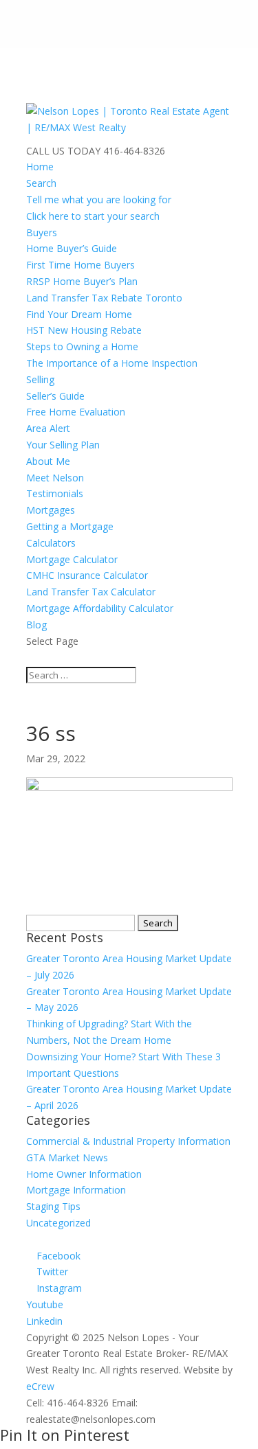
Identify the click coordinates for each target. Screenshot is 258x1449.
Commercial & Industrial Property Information (128, 1141)
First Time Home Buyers (80, 264)
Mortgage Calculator (72, 559)
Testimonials (54, 493)
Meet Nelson (55, 477)
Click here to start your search (93, 216)
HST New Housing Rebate (84, 329)
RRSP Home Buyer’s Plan (82, 281)
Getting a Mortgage (70, 526)
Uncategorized (58, 1222)
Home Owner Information (84, 1173)
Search (41, 183)
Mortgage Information (76, 1189)
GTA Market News (67, 1157)
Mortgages (50, 509)
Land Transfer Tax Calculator (90, 591)
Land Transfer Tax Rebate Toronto (104, 297)
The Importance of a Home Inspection (111, 362)
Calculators (51, 542)
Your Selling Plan (63, 444)
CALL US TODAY (63, 150)
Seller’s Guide (55, 395)
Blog (36, 624)
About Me (48, 461)
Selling (40, 379)
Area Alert (48, 428)
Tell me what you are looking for (98, 199)
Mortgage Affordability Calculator (99, 608)
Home (40, 166)
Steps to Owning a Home (82, 346)
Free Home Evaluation (75, 411)
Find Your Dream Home (79, 314)
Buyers (41, 232)
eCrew (40, 1386)
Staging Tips (53, 1206)
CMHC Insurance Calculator (87, 575)
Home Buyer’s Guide (71, 248)
